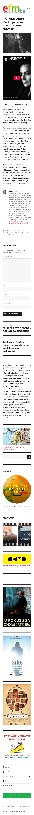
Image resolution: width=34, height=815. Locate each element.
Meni (28, 8)
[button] (4, 534)
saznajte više (7, 418)
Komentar (7, 257)
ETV (7, 806)
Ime (5, 285)
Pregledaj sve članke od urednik (18, 223)
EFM (4, 806)
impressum (22, 806)
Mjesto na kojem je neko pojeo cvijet (17, 489)
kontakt (29, 806)
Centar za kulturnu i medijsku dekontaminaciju (16, 566)
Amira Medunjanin (8, 234)
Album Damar (25, 232)
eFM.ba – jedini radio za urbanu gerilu (14, 811)
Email (5, 294)
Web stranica (8, 303)
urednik (7, 230)
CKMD (12, 806)
